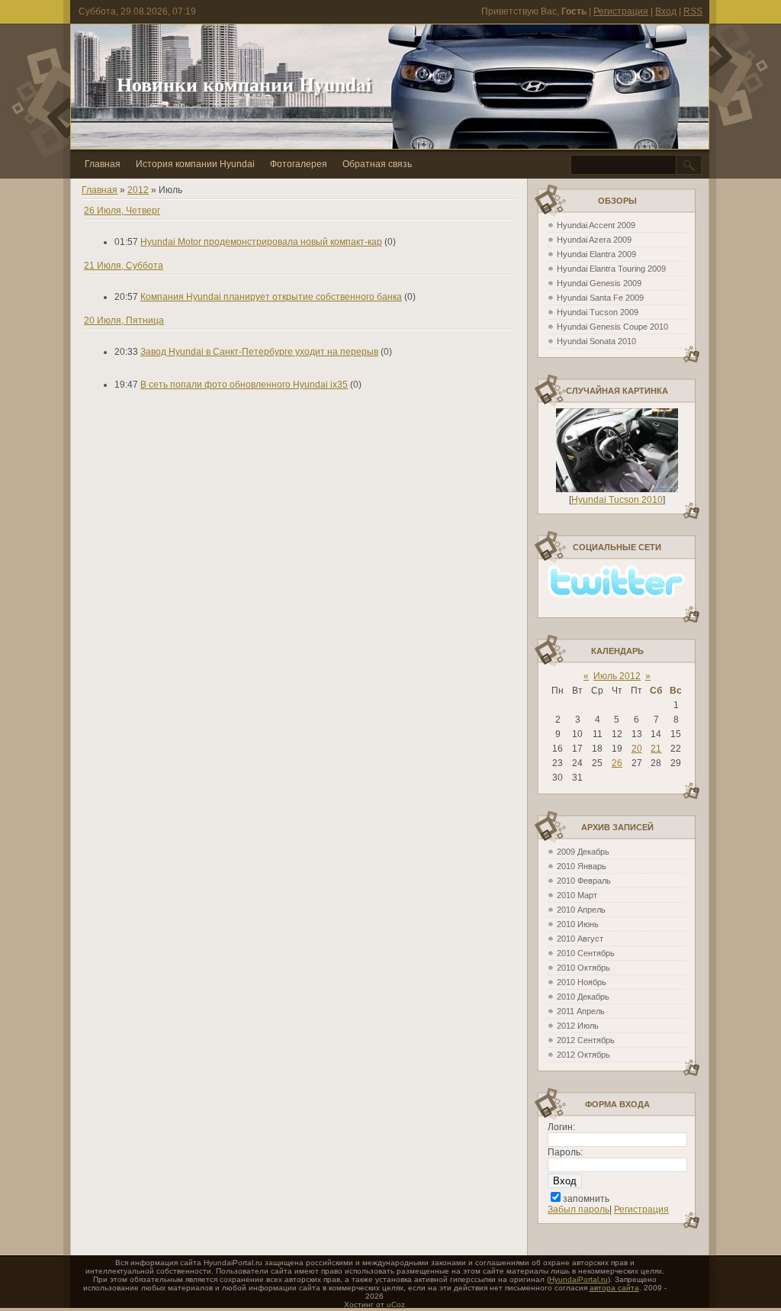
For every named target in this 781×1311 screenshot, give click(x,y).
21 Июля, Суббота (123, 265)
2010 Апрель (581, 909)
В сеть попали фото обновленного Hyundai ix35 (244, 384)
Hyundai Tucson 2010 (617, 499)
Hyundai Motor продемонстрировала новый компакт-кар (261, 242)
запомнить (586, 1198)
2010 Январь (581, 866)
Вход (666, 11)
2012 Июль (578, 1025)
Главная (99, 190)
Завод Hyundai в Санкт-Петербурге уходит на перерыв (259, 351)
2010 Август (580, 938)
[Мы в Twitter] (617, 595)
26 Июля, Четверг (122, 210)
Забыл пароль (578, 1209)
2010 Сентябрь (586, 953)
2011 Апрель (581, 1011)
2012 (138, 190)
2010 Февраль (584, 880)
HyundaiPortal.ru (578, 1279)
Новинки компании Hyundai (244, 83)
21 (656, 748)
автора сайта (614, 1288)
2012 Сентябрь (586, 1040)
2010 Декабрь (583, 996)
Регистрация (620, 11)
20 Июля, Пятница (124, 320)
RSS (692, 11)
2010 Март (577, 895)
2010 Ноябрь (581, 982)
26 (617, 763)
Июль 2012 (617, 676)
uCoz (396, 1304)
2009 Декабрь (583, 851)
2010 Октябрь (583, 967)
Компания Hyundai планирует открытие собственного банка (271, 297)
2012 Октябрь (583, 1054)
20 (637, 748)
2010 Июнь (578, 924)
